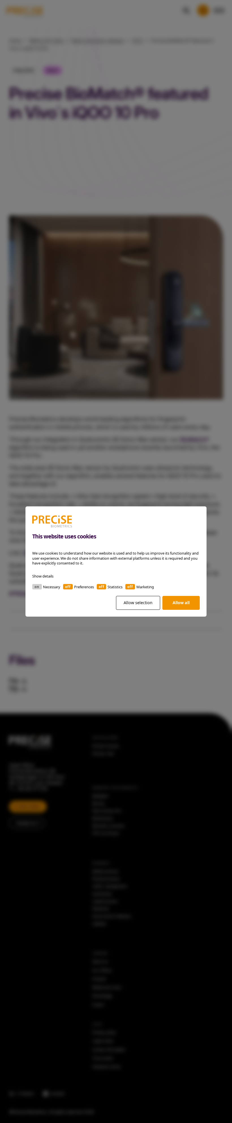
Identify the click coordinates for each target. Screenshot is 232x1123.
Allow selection (138, 602)
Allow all (181, 602)
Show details (42, 576)
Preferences (84, 586)
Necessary (51, 586)
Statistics (115, 586)
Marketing (145, 586)
